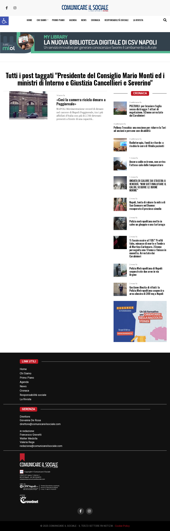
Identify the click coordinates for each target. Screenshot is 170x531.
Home (29, 20)
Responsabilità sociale (116, 20)
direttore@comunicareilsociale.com (40, 424)
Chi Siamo (25, 373)
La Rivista (138, 20)
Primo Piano (58, 20)
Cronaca (95, 20)
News (83, 20)
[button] (4, 21)
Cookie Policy (122, 526)
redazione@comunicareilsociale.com (41, 446)
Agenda (73, 20)
